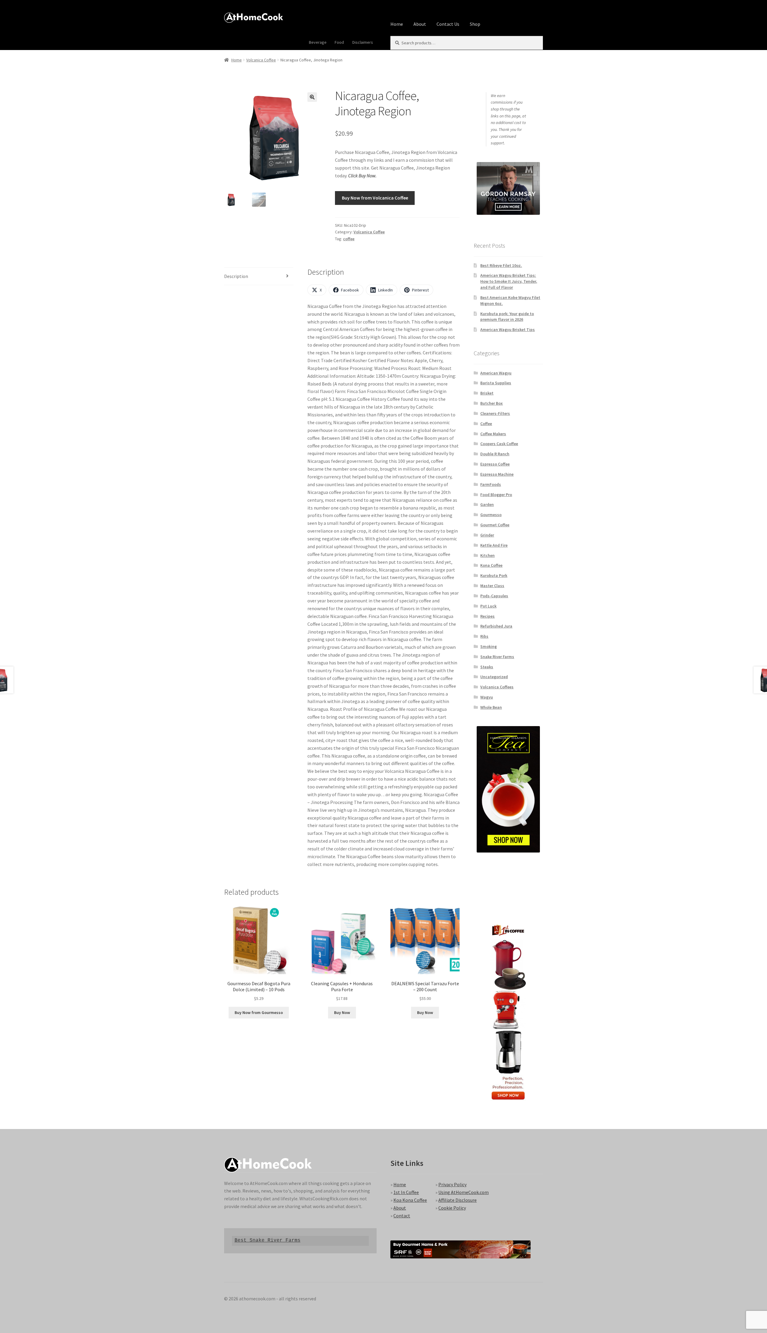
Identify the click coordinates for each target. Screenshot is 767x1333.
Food (339, 42)
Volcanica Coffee (261, 60)
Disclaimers (362, 42)
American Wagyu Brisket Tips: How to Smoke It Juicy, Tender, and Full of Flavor (508, 281)
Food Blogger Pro (496, 494)
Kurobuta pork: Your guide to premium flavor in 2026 (507, 316)
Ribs (484, 636)
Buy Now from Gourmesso (259, 1012)
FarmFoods (490, 484)
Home (396, 24)
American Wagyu (495, 373)
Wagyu (486, 697)
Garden (487, 504)
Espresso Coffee (495, 464)
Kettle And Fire (494, 545)
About (419, 24)
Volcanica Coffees (497, 687)
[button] (312, 97)
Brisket (486, 393)
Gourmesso (491, 514)
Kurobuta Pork (493, 575)
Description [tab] (236, 276)
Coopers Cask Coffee (499, 443)
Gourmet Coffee (494, 525)
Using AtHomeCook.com (463, 1192)
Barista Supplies (495, 383)
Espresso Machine (497, 474)
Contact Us (448, 24)
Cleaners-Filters (495, 413)
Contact (401, 1216)
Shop (475, 24)
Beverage (318, 42)
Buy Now (342, 1012)
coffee (348, 238)
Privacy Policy (452, 1184)
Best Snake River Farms (268, 1240)
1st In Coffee (406, 1192)
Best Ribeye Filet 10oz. (501, 265)
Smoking (488, 646)
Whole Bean (491, 707)
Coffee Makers (493, 433)
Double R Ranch (494, 454)
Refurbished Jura (496, 626)
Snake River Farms (497, 656)
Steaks (486, 666)
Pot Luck (488, 606)
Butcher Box (491, 403)
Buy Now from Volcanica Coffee (375, 198)
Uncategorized (494, 676)
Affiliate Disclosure (457, 1200)
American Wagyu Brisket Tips (507, 329)
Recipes (487, 616)
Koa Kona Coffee (410, 1200)
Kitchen (487, 555)
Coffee (486, 423)
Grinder (487, 535)
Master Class (492, 585)
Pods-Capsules (494, 596)
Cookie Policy (452, 1208)
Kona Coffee (491, 565)
